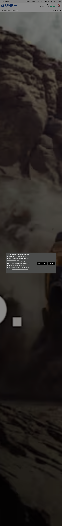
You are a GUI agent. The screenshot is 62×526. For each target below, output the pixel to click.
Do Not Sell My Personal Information (20, 269)
